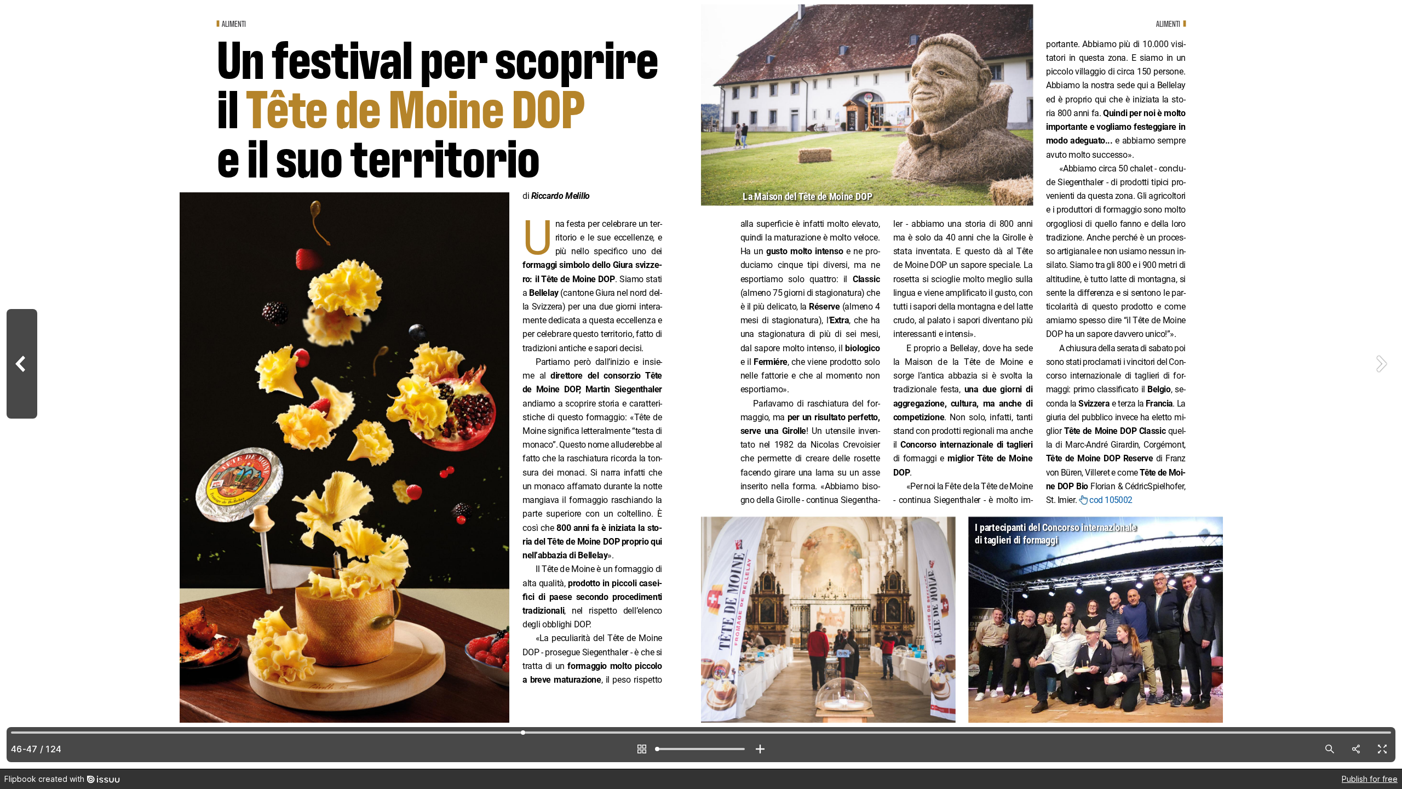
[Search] (1330, 749)
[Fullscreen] (1382, 749)
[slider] (701, 749)
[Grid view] (642, 749)
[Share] (1356, 749)
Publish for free (1370, 779)
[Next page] (1380, 384)
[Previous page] (22, 384)
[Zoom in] (760, 749)
